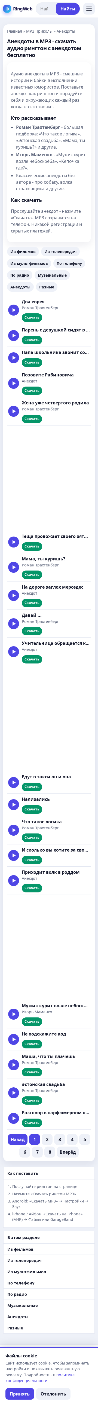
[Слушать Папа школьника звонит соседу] (13, 357)
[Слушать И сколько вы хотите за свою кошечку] (13, 855)
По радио (19, 275)
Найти (67, 9)
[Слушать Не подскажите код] (13, 1039)
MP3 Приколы (39, 31)
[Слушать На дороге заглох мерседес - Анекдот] (13, 595)
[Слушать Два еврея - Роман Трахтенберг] (13, 310)
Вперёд (68, 1152)
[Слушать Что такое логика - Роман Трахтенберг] (13, 830)
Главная (14, 31)
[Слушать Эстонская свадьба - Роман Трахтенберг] (13, 1092)
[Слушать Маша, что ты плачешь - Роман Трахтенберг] (13, 1064)
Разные (46, 287)
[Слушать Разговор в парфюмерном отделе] (13, 1118)
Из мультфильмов (29, 263)
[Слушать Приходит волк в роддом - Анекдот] (13, 880)
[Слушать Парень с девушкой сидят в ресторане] (13, 335)
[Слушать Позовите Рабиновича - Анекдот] (13, 383)
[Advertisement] (49, 478)
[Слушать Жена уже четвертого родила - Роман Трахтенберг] (13, 411)
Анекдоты (20, 287)
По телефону (69, 263)
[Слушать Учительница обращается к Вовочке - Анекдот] (13, 651)
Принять (20, 1394)
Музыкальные (52, 275)
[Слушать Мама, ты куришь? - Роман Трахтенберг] (13, 567)
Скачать (31, 317)
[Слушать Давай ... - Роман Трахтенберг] (13, 623)
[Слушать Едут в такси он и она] (13, 782)
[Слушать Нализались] (13, 804)
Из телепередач (60, 251)
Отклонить (53, 1394)
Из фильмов (23, 251)
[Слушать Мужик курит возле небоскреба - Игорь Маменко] (13, 1014)
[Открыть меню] (89, 9)
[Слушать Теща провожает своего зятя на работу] (13, 542)
